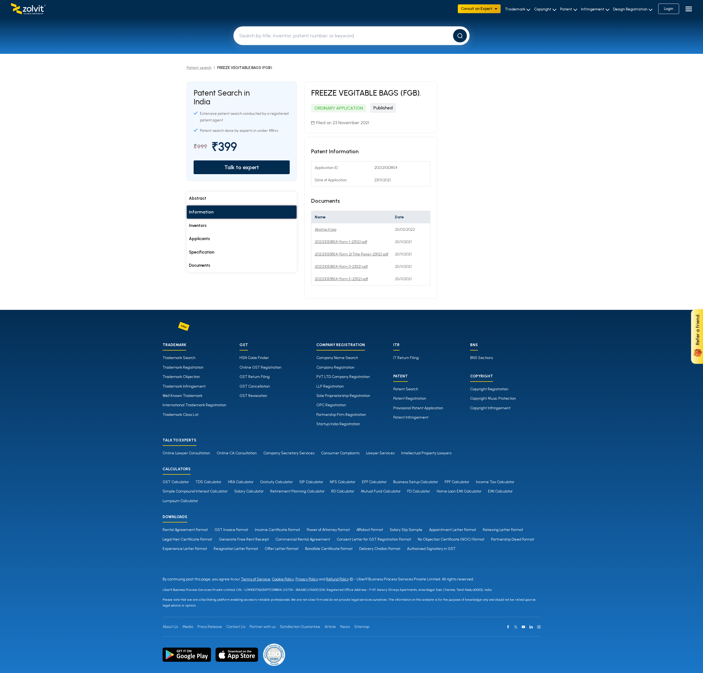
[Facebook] (508, 626)
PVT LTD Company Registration (343, 376)
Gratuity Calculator (276, 482)
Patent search (199, 67)
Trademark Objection (181, 376)
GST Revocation (253, 395)
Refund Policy (337, 579)
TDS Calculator (208, 482)
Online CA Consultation (237, 453)
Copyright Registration (489, 389)
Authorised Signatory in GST (431, 548)
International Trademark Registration (194, 405)
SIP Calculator (311, 482)
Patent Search (405, 389)
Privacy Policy (306, 579)
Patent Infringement (410, 417)
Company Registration (335, 367)
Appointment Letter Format (452, 529)
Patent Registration (409, 398)
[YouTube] (523, 626)
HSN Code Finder (254, 357)
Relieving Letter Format (503, 529)
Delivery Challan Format (379, 548)
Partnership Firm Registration (341, 414)
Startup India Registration (338, 424)
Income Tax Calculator (495, 482)
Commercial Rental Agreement (302, 539)
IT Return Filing (406, 357)
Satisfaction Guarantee (300, 626)
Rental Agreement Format (185, 529)
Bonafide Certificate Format (329, 548)
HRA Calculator (240, 482)
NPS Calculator (342, 482)
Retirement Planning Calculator (297, 491)
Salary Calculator (249, 491)
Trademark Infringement (184, 386)
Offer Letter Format (282, 548)
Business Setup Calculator (415, 482)
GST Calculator (176, 482)
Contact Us (235, 626)
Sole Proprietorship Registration (343, 395)
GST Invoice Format (231, 529)
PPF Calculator (457, 482)
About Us (170, 626)
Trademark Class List (181, 414)
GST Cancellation (254, 386)
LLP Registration (330, 386)
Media (187, 626)
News (345, 626)
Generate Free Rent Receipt (244, 539)
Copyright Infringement (490, 408)
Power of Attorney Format (328, 529)
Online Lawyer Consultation (186, 453)
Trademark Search (179, 357)
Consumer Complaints (340, 453)
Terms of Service (255, 579)
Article (330, 626)
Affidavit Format (369, 529)
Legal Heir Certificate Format (187, 539)
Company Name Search (337, 357)
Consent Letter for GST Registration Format (374, 539)
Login (668, 8)
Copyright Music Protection (493, 398)
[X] (515, 626)
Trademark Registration (183, 367)
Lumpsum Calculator (180, 501)
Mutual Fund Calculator (381, 491)
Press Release (209, 626)
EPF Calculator (374, 482)
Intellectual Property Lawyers (426, 453)
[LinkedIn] (531, 626)
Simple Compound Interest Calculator (195, 491)
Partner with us (262, 626)
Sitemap (361, 626)
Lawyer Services (380, 453)
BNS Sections (481, 357)
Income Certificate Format (277, 529)
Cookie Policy (283, 579)
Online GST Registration (260, 367)
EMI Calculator (500, 491)
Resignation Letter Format (236, 548)
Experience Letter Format (185, 548)
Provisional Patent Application (418, 408)
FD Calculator (418, 491)
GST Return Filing (254, 376)
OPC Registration (331, 405)
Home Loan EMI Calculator (459, 491)
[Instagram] (538, 626)
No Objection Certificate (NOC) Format (451, 539)
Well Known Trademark (182, 395)
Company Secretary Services (288, 453)
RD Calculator (342, 491)
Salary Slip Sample (406, 529)
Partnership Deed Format (512, 539)
